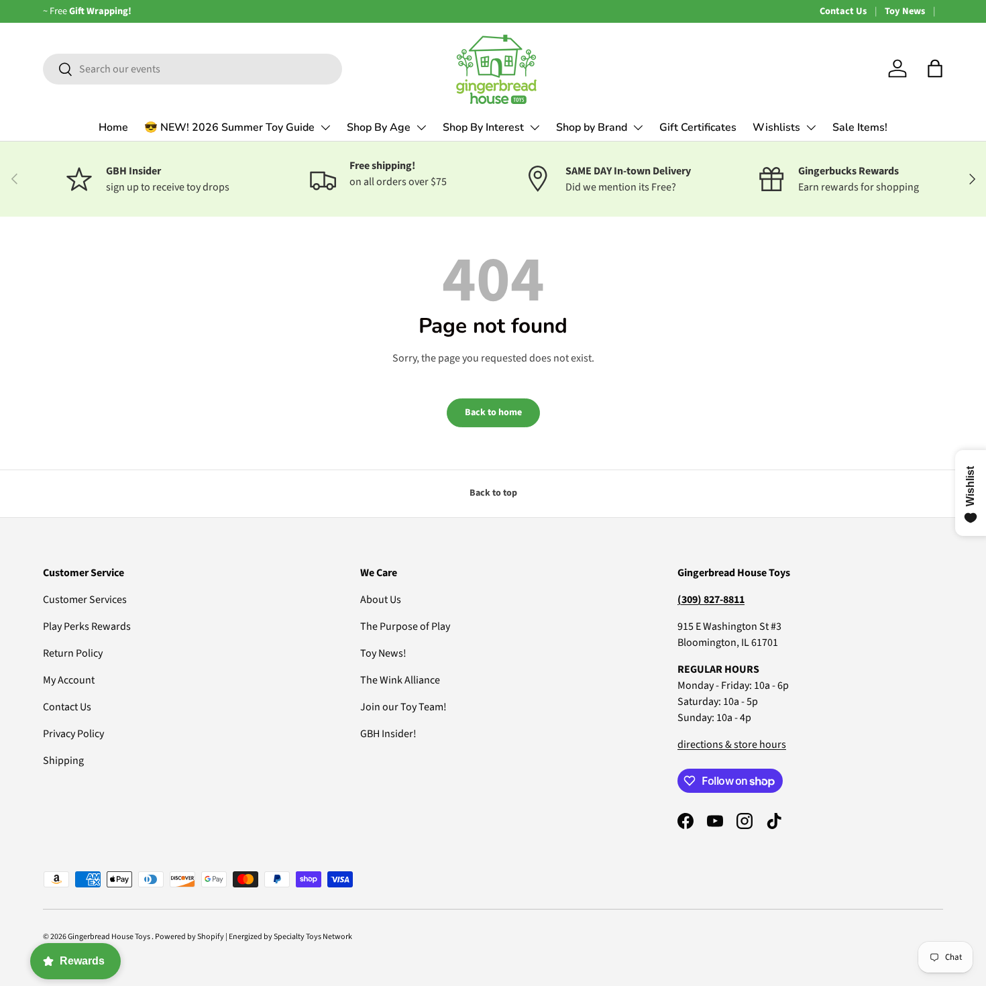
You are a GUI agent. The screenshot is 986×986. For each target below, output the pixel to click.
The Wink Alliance (400, 680)
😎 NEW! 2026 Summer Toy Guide (229, 127)
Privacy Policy (73, 733)
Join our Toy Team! (403, 707)
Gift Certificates (697, 127)
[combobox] (192, 69)
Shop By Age (378, 127)
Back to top (493, 493)
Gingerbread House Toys (110, 936)
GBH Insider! (388, 733)
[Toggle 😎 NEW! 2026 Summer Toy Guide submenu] (325, 127)
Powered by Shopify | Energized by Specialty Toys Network (253, 936)
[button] (935, 68)
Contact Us (843, 11)
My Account (69, 680)
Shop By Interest (483, 127)
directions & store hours (731, 744)
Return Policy (73, 653)
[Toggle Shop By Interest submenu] (535, 127)
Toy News (905, 11)
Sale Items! (859, 127)
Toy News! (383, 653)
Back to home (493, 412)
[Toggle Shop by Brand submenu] (638, 127)
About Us (380, 599)
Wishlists (776, 127)
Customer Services (85, 599)
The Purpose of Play (405, 626)
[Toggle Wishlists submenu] (811, 127)
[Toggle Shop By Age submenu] (421, 127)
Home (113, 127)
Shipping (63, 760)
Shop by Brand (591, 127)
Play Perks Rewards (87, 626)
